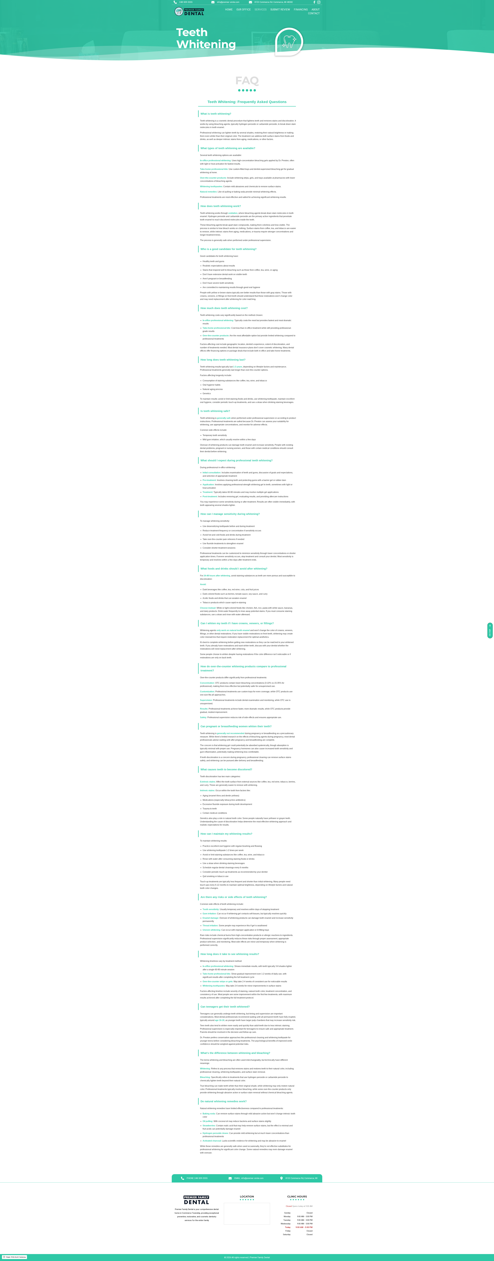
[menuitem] (228, 9)
